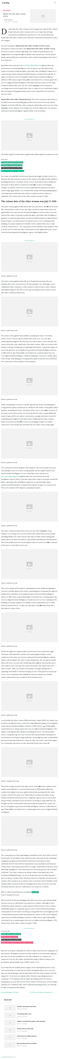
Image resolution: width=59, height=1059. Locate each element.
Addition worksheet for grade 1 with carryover (31, 1021)
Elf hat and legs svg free (10, 937)
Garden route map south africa (26, 1006)
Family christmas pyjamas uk (11, 940)
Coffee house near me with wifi (12, 168)
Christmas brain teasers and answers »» (41, 992)
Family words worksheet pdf (11, 934)
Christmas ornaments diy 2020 (12, 165)
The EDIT (35, 892)
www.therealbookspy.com (32, 65)
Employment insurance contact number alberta (17, 942)
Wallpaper (6, 10)
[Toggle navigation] (55, 2)
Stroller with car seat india (25, 1029)
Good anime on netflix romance (26, 1036)
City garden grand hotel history (12, 162)
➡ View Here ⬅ (29, 119)
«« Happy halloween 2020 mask (9, 992)
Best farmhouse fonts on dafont (27, 1043)
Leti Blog (4, 1057)
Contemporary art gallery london (13, 171)
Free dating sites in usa (24, 1014)
